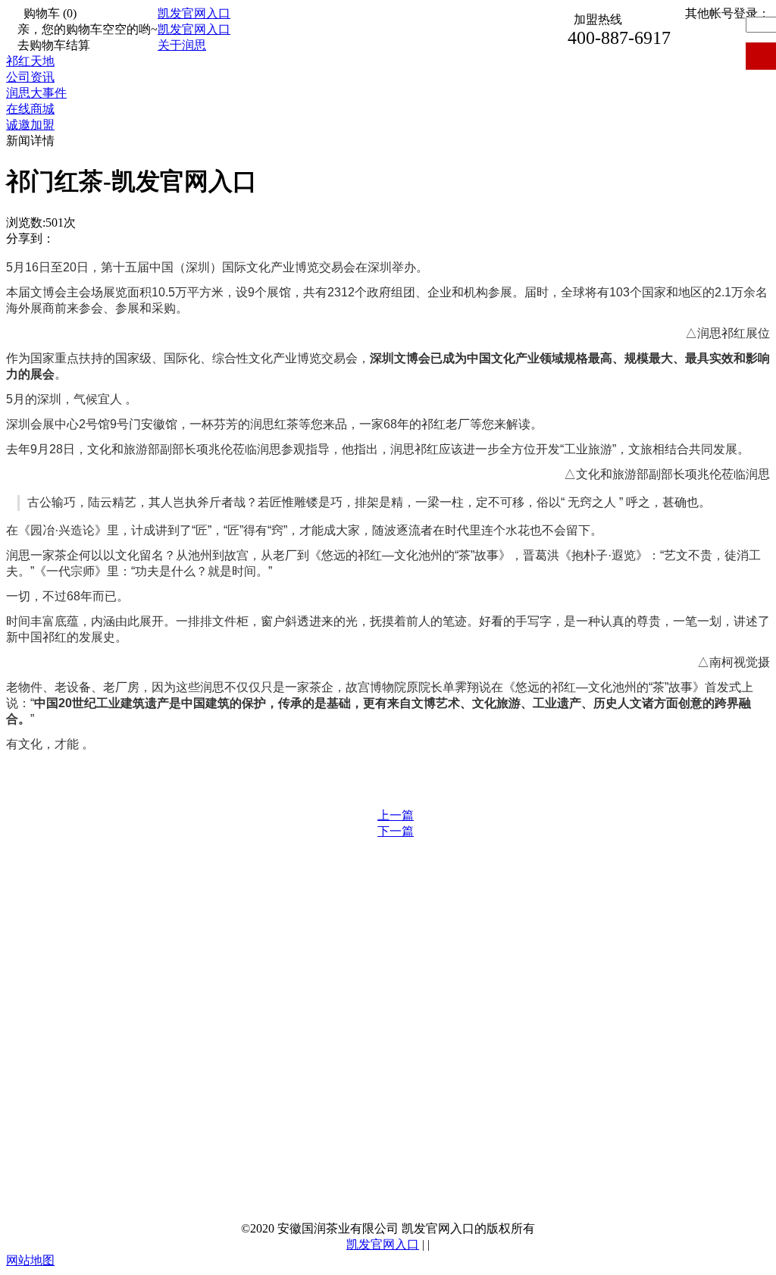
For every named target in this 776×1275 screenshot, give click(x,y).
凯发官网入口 (194, 13)
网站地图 (30, 1260)
